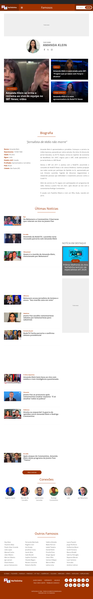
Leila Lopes (8, 550)
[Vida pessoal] (12, 256)
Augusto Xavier (10, 498)
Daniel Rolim (50, 550)
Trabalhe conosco (52, 583)
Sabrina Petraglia (72, 555)
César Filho (49, 557)
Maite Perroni (50, 545)
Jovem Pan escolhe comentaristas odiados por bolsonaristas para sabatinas (38, 317)
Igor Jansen (8, 560)
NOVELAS (22, 573)
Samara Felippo (51, 560)
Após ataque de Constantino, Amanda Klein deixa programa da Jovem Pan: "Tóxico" (40, 458)
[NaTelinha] (9, 7)
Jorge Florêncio (72, 545)
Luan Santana (71, 560)
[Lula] (68, 491)
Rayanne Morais (72, 557)
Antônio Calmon (72, 565)
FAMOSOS (30, 573)
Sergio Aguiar (50, 555)
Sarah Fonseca (72, 550)
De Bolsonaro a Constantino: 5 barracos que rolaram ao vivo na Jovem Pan (41, 220)
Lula (68, 498)
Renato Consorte (31, 562)
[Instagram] (51, 49)
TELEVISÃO (14, 573)
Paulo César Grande (11, 547)
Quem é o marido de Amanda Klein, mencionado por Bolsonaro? (39, 255)
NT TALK (37, 573)
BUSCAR (88, 7)
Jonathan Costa (30, 550)
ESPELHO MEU (84, 573)
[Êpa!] (12, 221)
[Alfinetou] (12, 300)
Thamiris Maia (9, 545)
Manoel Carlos (9, 552)
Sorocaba (70, 562)
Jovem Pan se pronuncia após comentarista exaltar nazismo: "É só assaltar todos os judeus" (39, 396)
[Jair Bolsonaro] (82, 491)
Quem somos (37, 580)
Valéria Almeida (51, 542)
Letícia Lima (50, 565)
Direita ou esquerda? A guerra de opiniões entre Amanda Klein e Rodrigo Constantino (40, 414)
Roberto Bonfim (30, 565)
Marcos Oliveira (9, 557)
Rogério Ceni (29, 545)
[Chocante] (12, 396)
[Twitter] (48, 49)
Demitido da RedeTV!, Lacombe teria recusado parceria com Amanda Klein (40, 237)
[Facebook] (44, 49)
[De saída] (12, 238)
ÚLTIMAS (6, 573)
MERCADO (61, 573)
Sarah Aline (29, 552)
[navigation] (21, 7)
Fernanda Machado (32, 542)
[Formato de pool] (12, 335)
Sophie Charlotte (31, 557)
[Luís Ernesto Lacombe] (39, 491)
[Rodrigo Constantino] (53, 491)
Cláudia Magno (30, 560)
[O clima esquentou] (12, 378)
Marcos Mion (50, 562)
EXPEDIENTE (48, 580)
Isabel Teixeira (51, 547)
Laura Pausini (71, 542)
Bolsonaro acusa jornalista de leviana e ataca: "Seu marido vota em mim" (40, 299)
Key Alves (7, 542)
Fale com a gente (39, 583)
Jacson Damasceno (10, 565)
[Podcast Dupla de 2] (79, 585)
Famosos (46, 7)
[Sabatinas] (12, 317)
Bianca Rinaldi (71, 552)
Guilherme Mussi (72, 547)
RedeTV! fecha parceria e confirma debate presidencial (38, 334)
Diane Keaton (9, 562)
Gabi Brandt (29, 555)
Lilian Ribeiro (8, 555)
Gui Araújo (29, 547)
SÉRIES (68, 573)
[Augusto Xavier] (10, 491)
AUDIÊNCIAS (45, 573)
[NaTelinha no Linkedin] (74, 585)
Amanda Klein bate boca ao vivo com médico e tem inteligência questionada (40, 378)
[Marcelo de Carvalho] (24, 491)
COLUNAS (53, 573)
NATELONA (75, 573)
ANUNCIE (57, 580)
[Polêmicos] (12, 414)
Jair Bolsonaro (83, 498)
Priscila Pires (50, 552)
